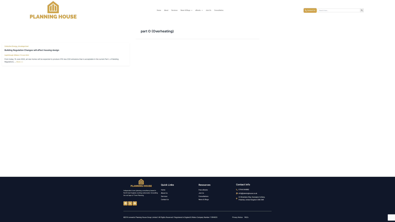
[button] (186, 10)
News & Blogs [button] (185, 10)
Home (159, 10)
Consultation (218, 10)
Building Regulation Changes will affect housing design (32, 50)
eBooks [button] (198, 10)
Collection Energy (11, 46)
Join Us (208, 10)
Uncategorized (23, 46)
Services (174, 10)
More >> (19, 62)
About (166, 10)
